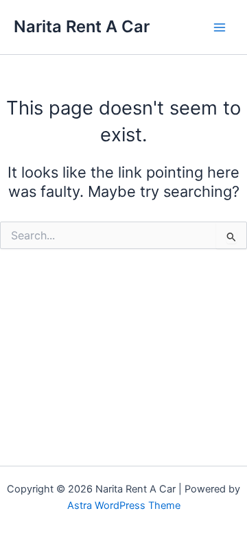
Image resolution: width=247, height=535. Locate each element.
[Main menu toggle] (219, 26)
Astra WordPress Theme (123, 505)
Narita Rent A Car (82, 26)
